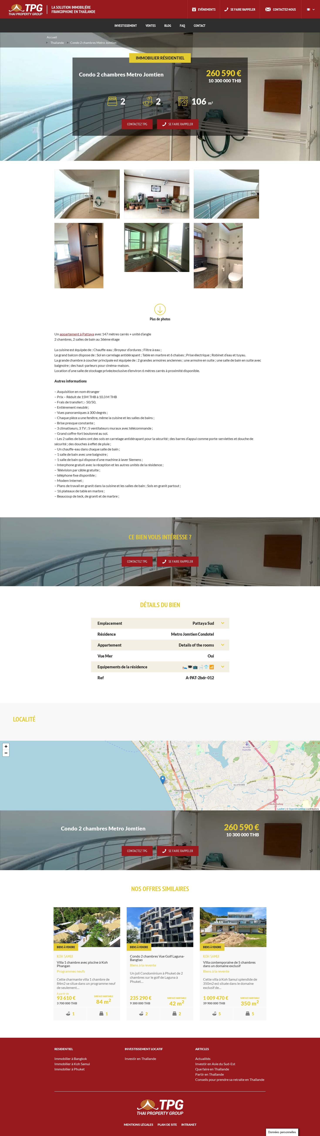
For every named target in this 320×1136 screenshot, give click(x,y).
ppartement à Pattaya (77, 334)
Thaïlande (57, 42)
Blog (167, 25)
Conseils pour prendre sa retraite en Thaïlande (229, 1079)
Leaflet (281, 808)
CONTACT (199, 25)
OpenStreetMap (297, 808)
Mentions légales (138, 1124)
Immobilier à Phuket (69, 1069)
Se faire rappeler (243, 9)
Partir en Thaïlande (209, 1074)
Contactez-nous (284, 9)
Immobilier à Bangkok (70, 1058)
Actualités (203, 1058)
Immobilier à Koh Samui (72, 1064)
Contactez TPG (137, 124)
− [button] (6, 753)
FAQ (182, 25)
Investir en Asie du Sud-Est (215, 1064)
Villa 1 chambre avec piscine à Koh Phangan (82, 964)
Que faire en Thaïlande (212, 1069)
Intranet (188, 1124)
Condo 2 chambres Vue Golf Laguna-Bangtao (157, 958)
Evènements (207, 9)
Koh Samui (65, 956)
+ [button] (6, 746)
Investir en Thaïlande (140, 1058)
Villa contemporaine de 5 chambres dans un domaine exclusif (229, 964)
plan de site (167, 1124)
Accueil (52, 37)
